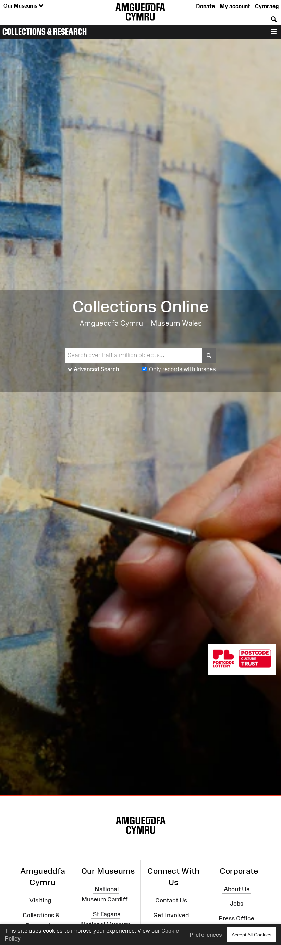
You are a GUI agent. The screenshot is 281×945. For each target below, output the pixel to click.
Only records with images (182, 369)
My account (235, 6)
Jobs (236, 903)
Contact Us (171, 900)
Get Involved (171, 915)
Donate (205, 6)
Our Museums (21, 6)
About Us (236, 888)
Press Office (236, 918)
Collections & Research (44, 31)
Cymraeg (267, 6)
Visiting (40, 900)
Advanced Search (95, 369)
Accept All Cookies (251, 934)
